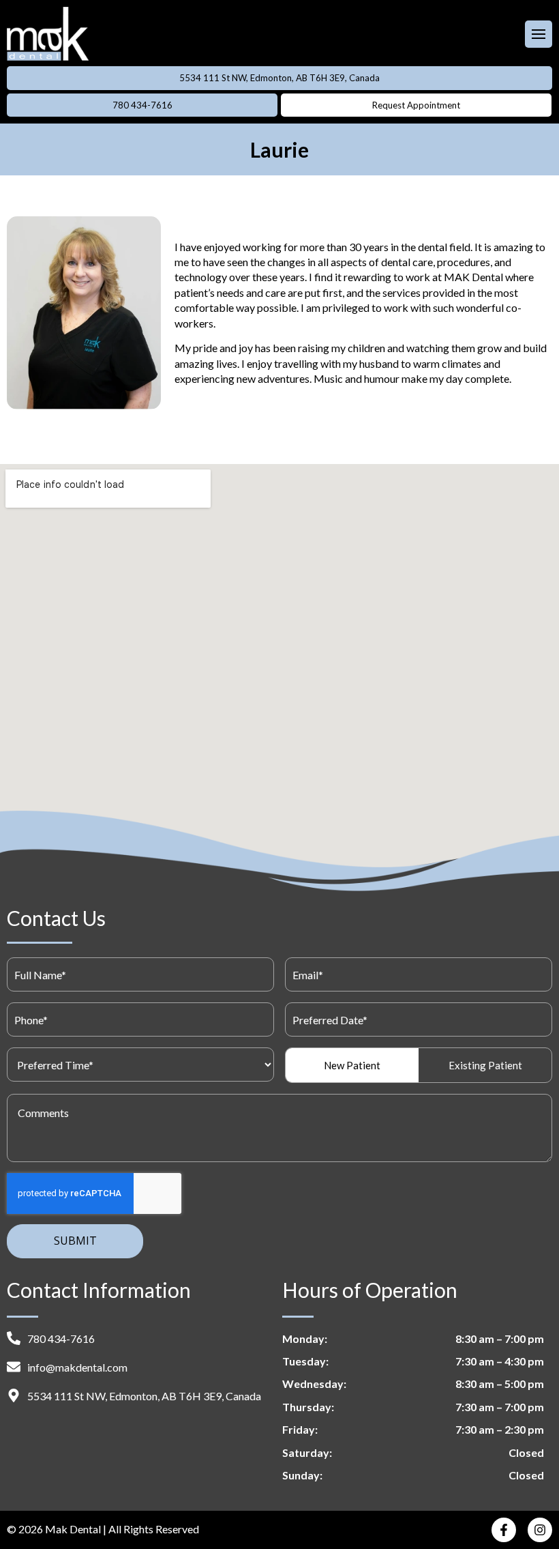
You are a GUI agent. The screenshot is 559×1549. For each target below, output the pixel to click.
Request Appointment (416, 105)
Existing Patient (485, 1065)
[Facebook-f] (504, 1530)
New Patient (352, 1065)
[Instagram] (540, 1530)
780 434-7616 (142, 105)
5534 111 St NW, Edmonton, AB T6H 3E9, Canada (279, 77)
